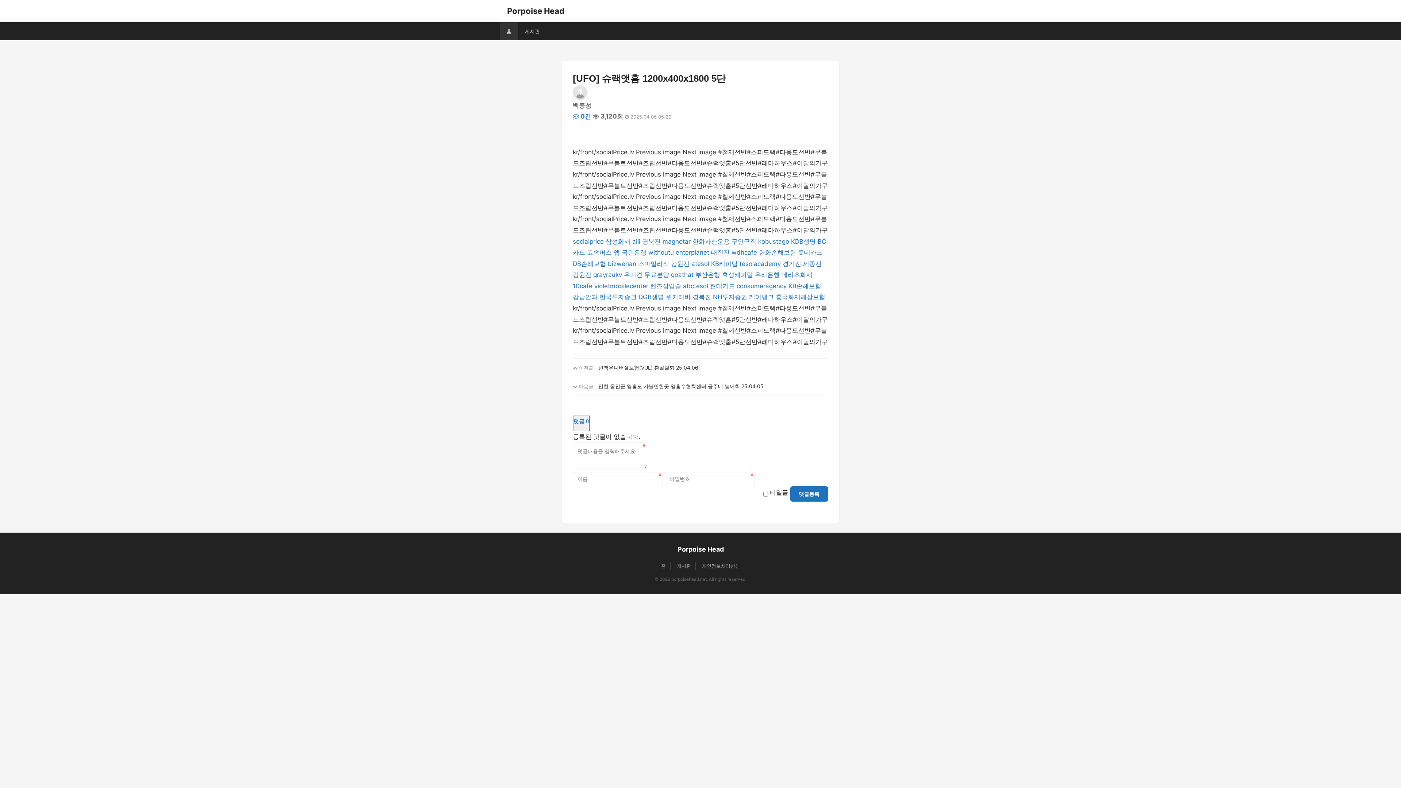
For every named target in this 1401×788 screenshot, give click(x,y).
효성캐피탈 (737, 274)
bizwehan (622, 263)
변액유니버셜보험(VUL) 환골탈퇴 (636, 367)
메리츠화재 (797, 274)
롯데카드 (810, 252)
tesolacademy (760, 263)
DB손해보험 (589, 263)
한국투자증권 (618, 297)
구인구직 (744, 241)
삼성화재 (618, 241)
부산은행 (707, 274)
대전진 (720, 252)
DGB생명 (651, 297)
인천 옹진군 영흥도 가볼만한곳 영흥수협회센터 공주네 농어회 (669, 386)
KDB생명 (803, 241)
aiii (636, 241)
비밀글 (779, 492)
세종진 (812, 263)
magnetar (677, 241)
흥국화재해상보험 (800, 297)
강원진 (680, 263)
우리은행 (767, 274)
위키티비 (678, 297)
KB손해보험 (804, 286)
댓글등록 (809, 494)
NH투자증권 (730, 297)
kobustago (773, 241)
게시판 (532, 31)
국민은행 (634, 252)
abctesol (695, 286)
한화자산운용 (711, 241)
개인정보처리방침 (721, 566)
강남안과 (585, 297)
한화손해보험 (777, 252)
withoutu (661, 252)
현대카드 (722, 286)
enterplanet (692, 252)
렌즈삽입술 (665, 286)
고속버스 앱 (603, 252)
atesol (700, 263)
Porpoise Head (535, 11)
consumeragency (762, 286)
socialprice (588, 241)
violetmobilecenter (621, 286)
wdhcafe (744, 252)
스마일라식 (653, 263)
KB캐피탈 (724, 263)
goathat (682, 274)
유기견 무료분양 (646, 274)
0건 (585, 116)
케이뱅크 (761, 297)
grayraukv (607, 274)
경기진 (792, 263)
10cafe (583, 286)
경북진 (651, 241)
